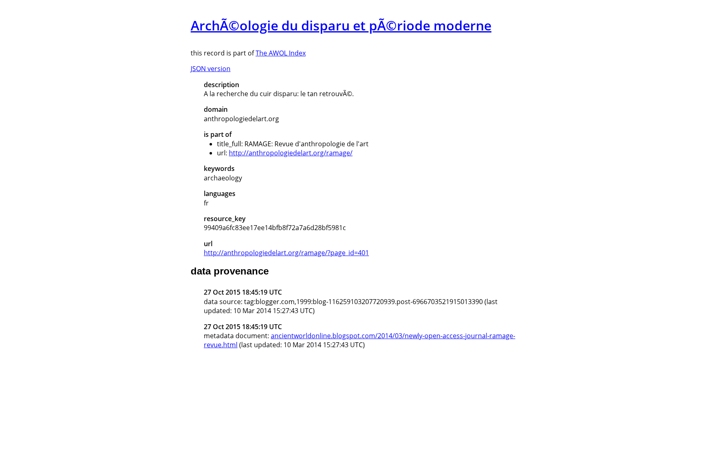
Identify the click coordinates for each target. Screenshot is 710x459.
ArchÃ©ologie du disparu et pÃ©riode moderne (341, 25)
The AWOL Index (281, 53)
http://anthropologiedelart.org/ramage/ (291, 152)
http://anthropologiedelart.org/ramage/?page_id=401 (286, 252)
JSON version (211, 68)
